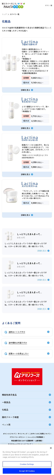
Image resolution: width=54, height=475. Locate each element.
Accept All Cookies (27, 471)
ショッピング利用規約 (35, 437)
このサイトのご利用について (39, 433)
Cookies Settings (27, 464)
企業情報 (38, 440)
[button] (13, 7)
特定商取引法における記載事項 (22, 440)
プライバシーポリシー (17, 437)
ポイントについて (9, 433)
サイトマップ (22, 433)
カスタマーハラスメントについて (19, 444)
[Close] (51, 448)
